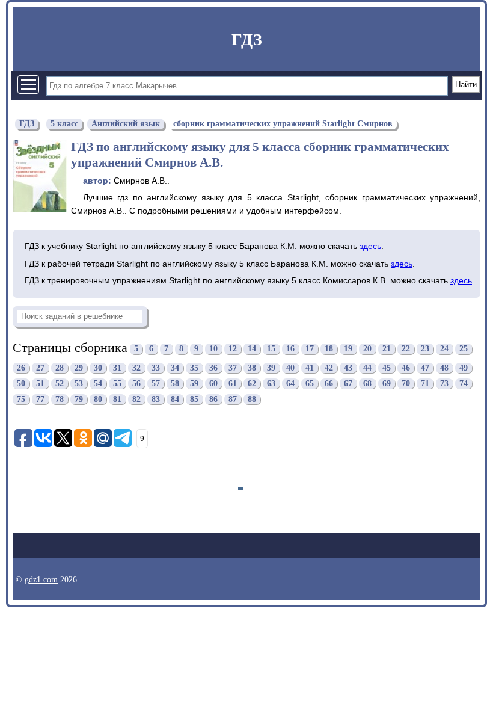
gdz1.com (41, 579)
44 (367, 367)
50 (21, 383)
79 (79, 399)
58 (175, 383)
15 (271, 349)
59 (194, 383)
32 (136, 367)
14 (252, 349)
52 (59, 383)
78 (59, 399)
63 (271, 383)
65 (309, 383)
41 (309, 367)
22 (406, 349)
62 (252, 383)
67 (348, 383)
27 (40, 367)
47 (425, 367)
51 (40, 383)
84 (175, 399)
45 (386, 367)
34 (175, 367)
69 (386, 383)
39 (271, 367)
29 (79, 367)
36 (213, 367)
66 (329, 383)
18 (329, 349)
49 (463, 367)
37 (232, 367)
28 (59, 367)
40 (290, 367)
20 (367, 349)
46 (406, 367)
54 (98, 383)
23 (425, 349)
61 (232, 383)
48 (444, 367)
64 (290, 383)
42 (329, 367)
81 (117, 399)
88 (252, 399)
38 (252, 367)
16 (290, 349)
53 (79, 383)
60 (213, 383)
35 (194, 367)
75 (21, 399)
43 (348, 367)
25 (463, 349)
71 (425, 383)
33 (156, 367)
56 (136, 383)
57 (156, 383)
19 (348, 349)
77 (40, 399)
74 (463, 383)
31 (117, 367)
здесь (370, 246)
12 (232, 349)
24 (444, 349)
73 (444, 383)
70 (406, 383)
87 (232, 399)
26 (21, 367)
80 (98, 399)
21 (386, 349)
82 (136, 399)
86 (213, 399)
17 (309, 349)
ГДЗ (246, 39)
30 (98, 367)
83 (156, 399)
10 (213, 349)
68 (367, 383)
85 (194, 399)
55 (117, 383)
